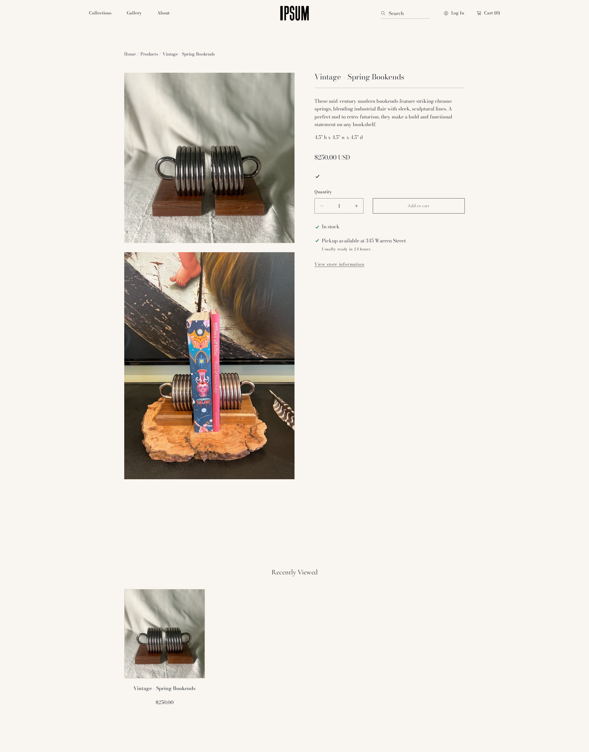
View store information (339, 265)
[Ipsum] (294, 13)
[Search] (385, 13)
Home (130, 54)
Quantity (323, 192)
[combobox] (405, 13)
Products (149, 54)
